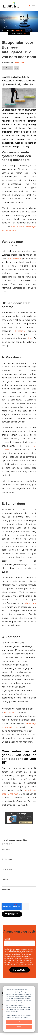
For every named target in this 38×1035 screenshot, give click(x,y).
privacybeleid (24, 958)
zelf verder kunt (11, 712)
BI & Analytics (7, 68)
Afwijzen (19, 1026)
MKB (16, 68)
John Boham (19, 63)
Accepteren (19, 1022)
